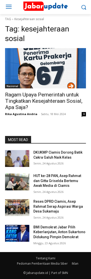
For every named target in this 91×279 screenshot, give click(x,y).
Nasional (12, 86)
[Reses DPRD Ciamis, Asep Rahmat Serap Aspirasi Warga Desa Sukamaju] (17, 207)
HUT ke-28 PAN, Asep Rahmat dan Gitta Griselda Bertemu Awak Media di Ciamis (57, 181)
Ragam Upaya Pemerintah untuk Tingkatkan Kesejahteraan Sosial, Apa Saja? (43, 101)
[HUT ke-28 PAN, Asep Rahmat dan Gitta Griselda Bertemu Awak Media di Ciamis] (17, 181)
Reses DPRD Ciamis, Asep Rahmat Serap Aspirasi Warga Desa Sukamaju (58, 206)
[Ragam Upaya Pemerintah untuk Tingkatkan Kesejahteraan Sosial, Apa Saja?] (45, 68)
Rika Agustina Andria (21, 114)
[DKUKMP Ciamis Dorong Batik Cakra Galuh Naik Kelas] (17, 158)
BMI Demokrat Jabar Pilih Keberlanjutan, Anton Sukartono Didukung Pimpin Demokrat (59, 232)
